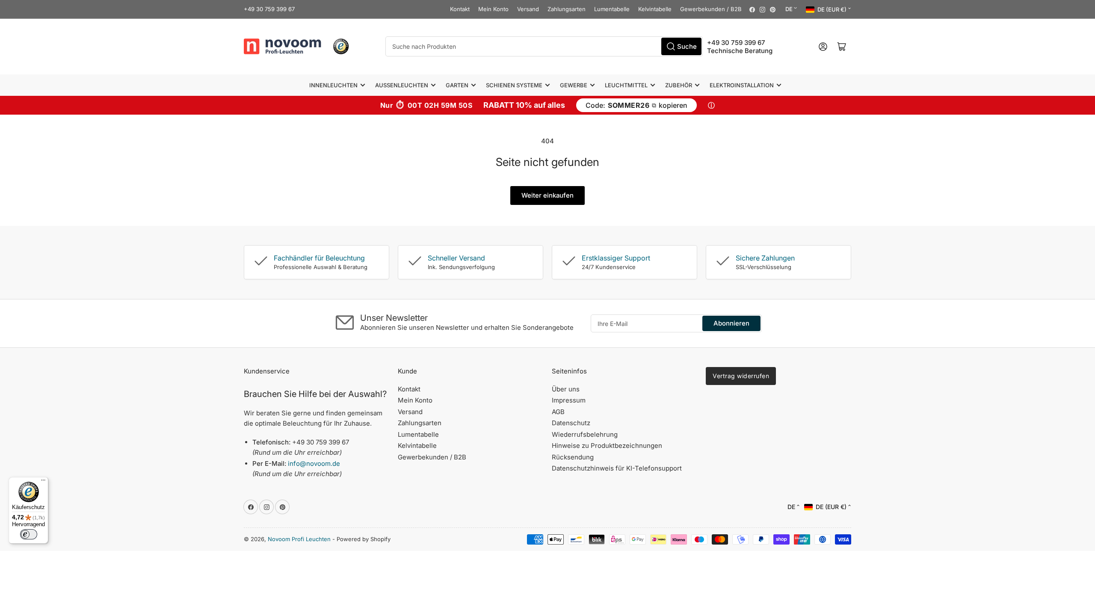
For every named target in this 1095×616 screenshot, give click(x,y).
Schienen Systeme (514, 85)
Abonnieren (731, 323)
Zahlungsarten (567, 9)
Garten (457, 85)
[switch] (28, 534)
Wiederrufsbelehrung (585, 434)
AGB (558, 412)
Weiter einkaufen (547, 195)
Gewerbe (573, 85)
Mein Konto (493, 9)
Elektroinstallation (742, 85)
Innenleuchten (333, 85)
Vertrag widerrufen (741, 375)
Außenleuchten (401, 85)
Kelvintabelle (655, 9)
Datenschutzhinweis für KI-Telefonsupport (617, 468)
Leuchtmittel (626, 85)
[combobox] (544, 46)
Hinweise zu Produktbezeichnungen (607, 445)
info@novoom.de (314, 463)
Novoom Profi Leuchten (299, 539)
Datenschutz (571, 423)
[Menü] (43, 482)
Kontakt (460, 9)
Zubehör (678, 85)
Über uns (566, 389)
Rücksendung (573, 457)
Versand (528, 9)
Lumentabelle (612, 9)
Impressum (569, 400)
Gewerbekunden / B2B (711, 9)
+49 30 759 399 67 (269, 9)
